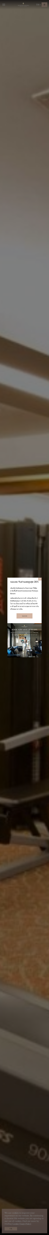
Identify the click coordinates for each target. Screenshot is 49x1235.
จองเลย (24, 616)
